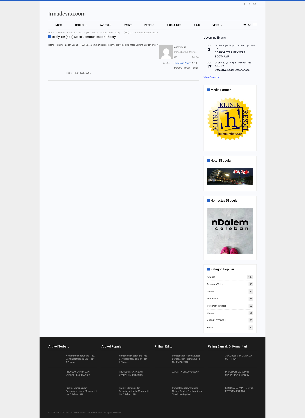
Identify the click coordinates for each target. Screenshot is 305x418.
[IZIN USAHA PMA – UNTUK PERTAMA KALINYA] (215, 392)
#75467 (195, 57)
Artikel (79, 25)
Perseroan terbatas (216, 306)
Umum (210, 291)
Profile (149, 25)
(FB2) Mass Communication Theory (97, 45)
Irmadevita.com (67, 14)
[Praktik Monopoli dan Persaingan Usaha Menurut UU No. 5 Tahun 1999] (56, 392)
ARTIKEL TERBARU (216, 320)
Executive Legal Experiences (232, 70)
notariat (211, 277)
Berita (210, 327)
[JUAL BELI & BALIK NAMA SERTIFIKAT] (215, 359)
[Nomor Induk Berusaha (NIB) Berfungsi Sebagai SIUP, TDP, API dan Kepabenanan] (56, 359)
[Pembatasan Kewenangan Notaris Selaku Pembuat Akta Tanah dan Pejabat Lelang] (162, 392)
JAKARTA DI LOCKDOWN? (185, 371)
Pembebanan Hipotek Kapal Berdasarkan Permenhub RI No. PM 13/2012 (186, 358)
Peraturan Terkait (215, 284)
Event (128, 25)
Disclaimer (174, 25)
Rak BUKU (105, 25)
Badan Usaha (71, 45)
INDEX (58, 25)
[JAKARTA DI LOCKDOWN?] (162, 376)
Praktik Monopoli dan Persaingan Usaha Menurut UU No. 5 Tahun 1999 (81, 391)
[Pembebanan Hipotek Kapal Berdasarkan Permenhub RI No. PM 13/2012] (162, 359)
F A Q (197, 25)
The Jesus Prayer (182, 63)
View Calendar (212, 77)
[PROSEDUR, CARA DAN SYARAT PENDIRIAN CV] (56, 376)
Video (216, 25)
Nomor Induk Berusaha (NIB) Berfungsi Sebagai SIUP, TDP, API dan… (80, 358)
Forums (59, 45)
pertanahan (212, 298)
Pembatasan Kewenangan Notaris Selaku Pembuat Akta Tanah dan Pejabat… (187, 391)
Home (51, 45)
